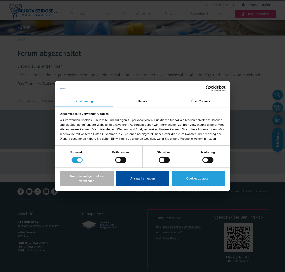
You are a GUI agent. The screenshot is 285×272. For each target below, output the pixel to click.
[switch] (120, 160)
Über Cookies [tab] (200, 101)
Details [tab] (142, 101)
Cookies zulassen (198, 178)
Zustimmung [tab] (84, 101)
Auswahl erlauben (142, 178)
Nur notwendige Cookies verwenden (87, 178)
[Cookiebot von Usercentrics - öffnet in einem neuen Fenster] (208, 88)
